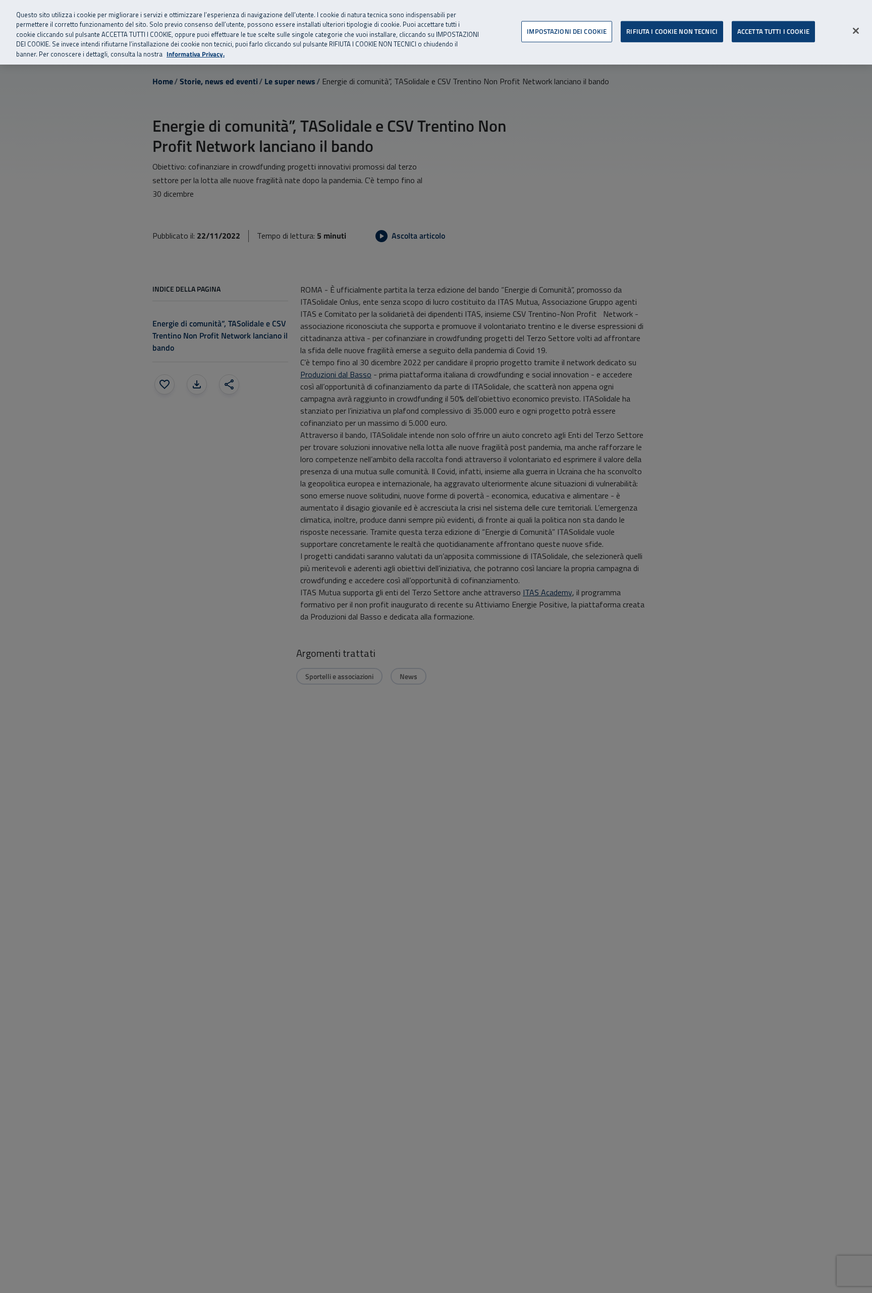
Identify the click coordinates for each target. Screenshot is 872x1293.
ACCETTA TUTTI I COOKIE (773, 31)
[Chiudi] (856, 31)
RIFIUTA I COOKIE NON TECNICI (672, 31)
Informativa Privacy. (196, 54)
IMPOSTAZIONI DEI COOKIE (567, 31)
